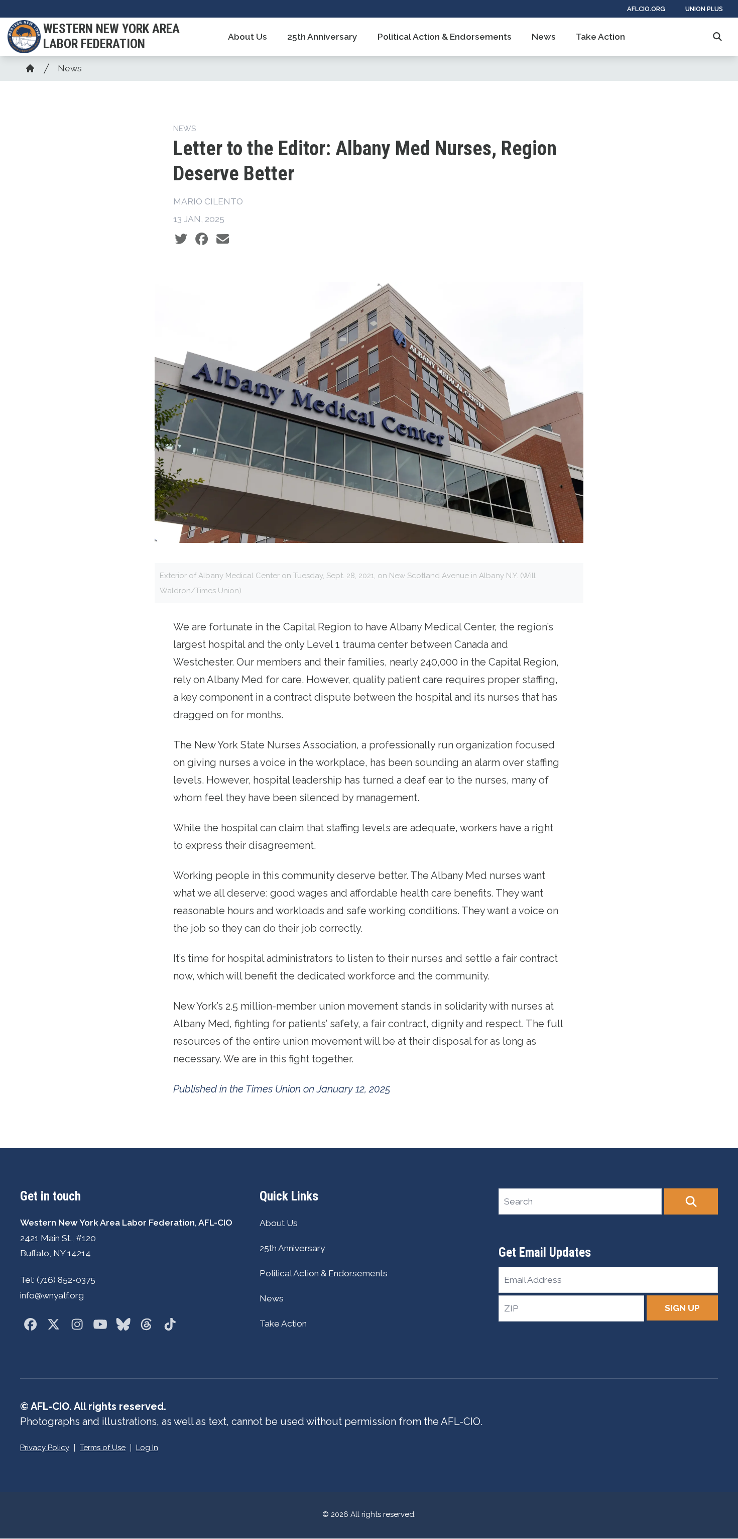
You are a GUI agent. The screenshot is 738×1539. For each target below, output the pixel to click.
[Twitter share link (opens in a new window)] (181, 239)
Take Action (600, 37)
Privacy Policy (44, 1447)
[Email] (222, 239)
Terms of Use (103, 1447)
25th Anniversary (322, 37)
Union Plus (704, 9)
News (544, 37)
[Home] (30, 68)
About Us (247, 37)
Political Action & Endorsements (445, 37)
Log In (147, 1447)
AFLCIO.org (646, 9)
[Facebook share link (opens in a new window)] (201, 239)
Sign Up (682, 1308)
